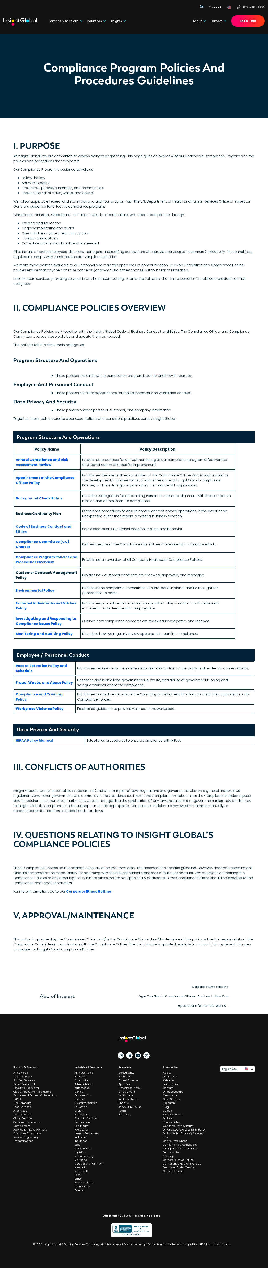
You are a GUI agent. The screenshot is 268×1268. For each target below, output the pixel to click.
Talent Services (23, 1076)
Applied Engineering (26, 1137)
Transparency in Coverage (180, 1148)
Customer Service (86, 1103)
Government (83, 1122)
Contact (168, 1088)
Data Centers (21, 1126)
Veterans (168, 1080)
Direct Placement (24, 1084)
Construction (83, 1095)
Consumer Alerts (173, 1171)
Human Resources (86, 1133)
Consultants (126, 1073)
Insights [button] (116, 21)
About (167, 1073)
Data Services (22, 1114)
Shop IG (124, 1103)
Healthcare (81, 1126)
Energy (79, 1110)
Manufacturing (84, 1156)
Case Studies (171, 1099)
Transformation (23, 1141)
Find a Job (125, 1076)
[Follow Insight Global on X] (146, 1055)
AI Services (20, 1110)
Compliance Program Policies (182, 1163)
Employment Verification (127, 1093)
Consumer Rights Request (180, 1144)
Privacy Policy (171, 1122)
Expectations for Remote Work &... (203, 1006)
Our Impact (170, 1076)
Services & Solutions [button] (64, 21)
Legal (78, 1144)
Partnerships (171, 1084)
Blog (166, 1107)
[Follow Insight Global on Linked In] (129, 1055)
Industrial (81, 1137)
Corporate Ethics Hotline (210, 987)
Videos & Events (173, 1114)
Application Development (30, 1129)
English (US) (229, 1069)
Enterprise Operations (27, 1133)
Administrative (84, 1084)
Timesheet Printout (131, 1088)
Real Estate (82, 1171)
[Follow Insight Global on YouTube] (138, 1055)
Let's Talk (248, 20)
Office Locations (173, 1091)
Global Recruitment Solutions (32, 1091)
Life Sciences (83, 1148)
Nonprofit (80, 1167)
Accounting (82, 1080)
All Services (20, 1073)
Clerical (79, 1091)
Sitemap (168, 1156)
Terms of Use (171, 1152)
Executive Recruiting (26, 1088)
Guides (167, 1110)
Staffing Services (24, 1080)
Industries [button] (94, 21)
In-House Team (128, 1099)
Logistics (80, 1152)
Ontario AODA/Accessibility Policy (184, 1129)
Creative (80, 1099)
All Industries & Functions (84, 1074)
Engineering (82, 1114)
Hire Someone (22, 1103)
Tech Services (22, 1107)
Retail (78, 1175)
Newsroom (170, 1095)
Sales (78, 1178)
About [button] (197, 21)
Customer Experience (27, 1122)
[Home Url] (20, 22)
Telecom (80, 1190)
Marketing (81, 1160)
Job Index (125, 1114)
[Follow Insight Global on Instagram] (121, 1055)
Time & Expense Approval (129, 1082)
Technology (82, 1186)
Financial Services (86, 1118)
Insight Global (134, 1039)
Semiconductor (84, 1182)
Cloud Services (22, 1118)
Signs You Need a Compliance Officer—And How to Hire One (183, 996)
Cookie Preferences (175, 1141)
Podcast (168, 1118)
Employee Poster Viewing (179, 1167)
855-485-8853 (254, 7)
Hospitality (81, 1129)
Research (169, 1103)
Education (81, 1107)
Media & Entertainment (89, 1163)
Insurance (81, 1141)
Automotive (82, 1088)
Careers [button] (216, 21)
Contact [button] (215, 7)
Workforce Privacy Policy (178, 1126)
